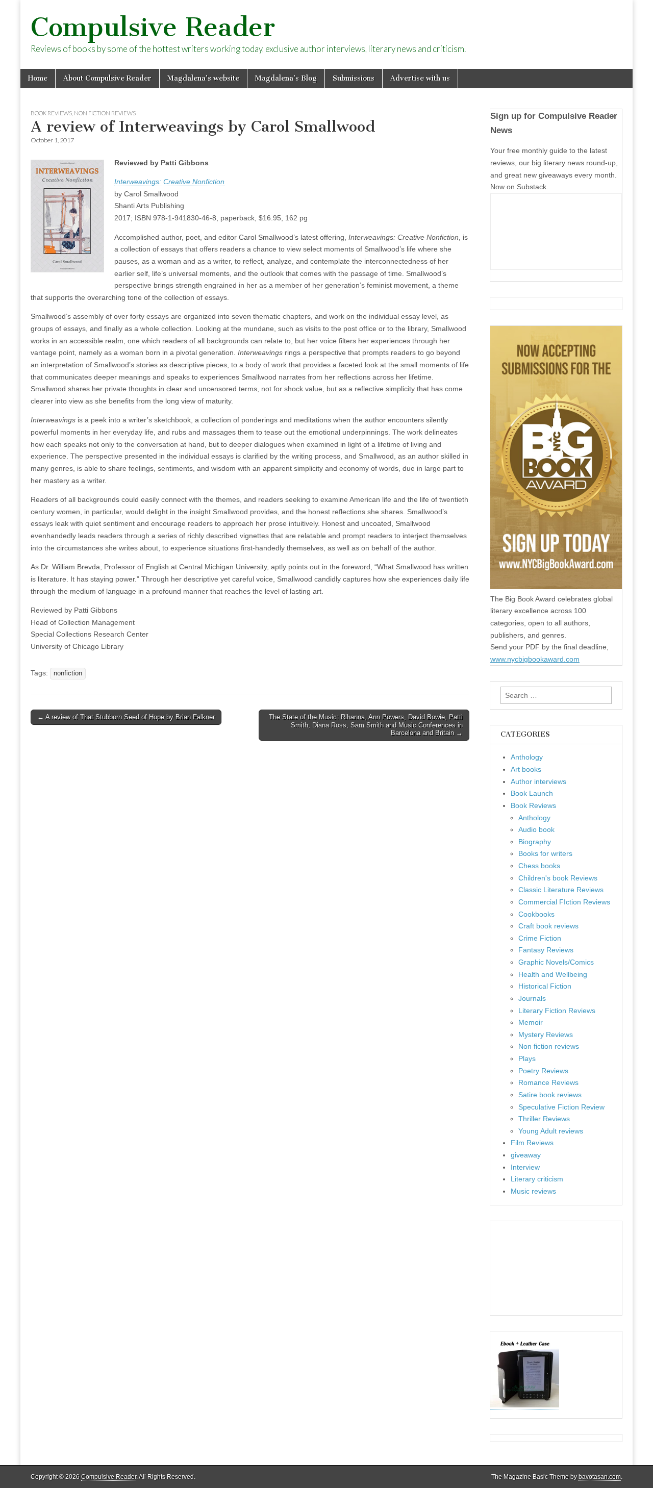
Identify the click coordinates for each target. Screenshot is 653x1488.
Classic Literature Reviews (561, 890)
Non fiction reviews (105, 113)
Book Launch (532, 793)
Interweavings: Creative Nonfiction (169, 182)
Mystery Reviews (545, 1034)
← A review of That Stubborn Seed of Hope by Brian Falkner (126, 717)
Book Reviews (51, 113)
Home (37, 78)
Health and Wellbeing (552, 974)
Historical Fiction (544, 986)
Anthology (527, 757)
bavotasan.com (600, 1476)
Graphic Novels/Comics (556, 962)
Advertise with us (420, 78)
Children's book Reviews (557, 878)
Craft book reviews (548, 926)
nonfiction (68, 673)
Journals (532, 998)
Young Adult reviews (550, 1131)
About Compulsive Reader (107, 78)
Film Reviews (532, 1143)
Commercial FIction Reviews (564, 902)
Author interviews (538, 781)
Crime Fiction (539, 938)
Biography (534, 842)
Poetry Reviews (543, 1071)
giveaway (526, 1155)
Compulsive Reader (153, 27)
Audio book (536, 829)
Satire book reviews (550, 1095)
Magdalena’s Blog (286, 78)
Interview (525, 1167)
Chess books (539, 866)
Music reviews (533, 1191)
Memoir (530, 1022)
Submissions (353, 78)
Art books (526, 769)
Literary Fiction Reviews (556, 1010)
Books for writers (545, 853)
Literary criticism (537, 1179)
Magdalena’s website (203, 78)
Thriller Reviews (544, 1119)
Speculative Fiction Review (561, 1107)
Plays (527, 1058)
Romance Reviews (548, 1082)
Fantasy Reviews (545, 950)
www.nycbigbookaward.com (535, 659)
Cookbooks (536, 914)
